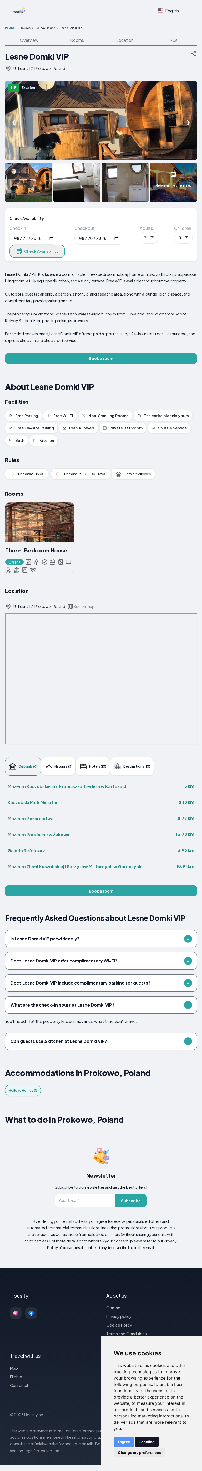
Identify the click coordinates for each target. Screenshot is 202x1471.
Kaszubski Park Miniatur (33, 802)
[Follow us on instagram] (16, 1313)
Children (182, 228)
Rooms (77, 40)
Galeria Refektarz (26, 850)
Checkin (17, 228)
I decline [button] (146, 1441)
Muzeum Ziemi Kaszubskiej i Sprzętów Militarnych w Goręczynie (75, 866)
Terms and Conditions (126, 1333)
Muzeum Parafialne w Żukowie (39, 834)
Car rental (19, 1385)
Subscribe (131, 1200)
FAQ (173, 40)
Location (125, 40)
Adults (146, 228)
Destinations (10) (136, 766)
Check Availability (41, 251)
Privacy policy (119, 1316)
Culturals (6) (27, 766)
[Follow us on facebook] (31, 1313)
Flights (16, 1376)
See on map (84, 606)
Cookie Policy (119, 1324)
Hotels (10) (97, 766)
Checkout (84, 228)
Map (14, 1367)
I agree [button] (124, 1441)
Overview (29, 40)
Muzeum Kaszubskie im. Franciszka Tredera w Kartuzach (68, 786)
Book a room (101, 358)
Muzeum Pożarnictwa (31, 818)
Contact (114, 1307)
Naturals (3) (63, 766)
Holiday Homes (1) (23, 1090)
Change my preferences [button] (139, 1452)
